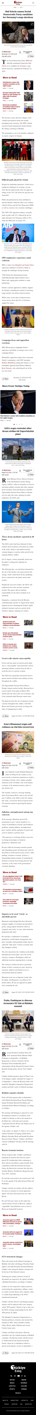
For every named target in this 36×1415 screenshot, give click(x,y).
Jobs (32, 1400)
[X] (11, 1376)
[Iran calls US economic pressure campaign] (28, 901)
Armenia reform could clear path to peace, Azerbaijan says (13, 1244)
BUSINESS (24, 1382)
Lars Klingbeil (17, 265)
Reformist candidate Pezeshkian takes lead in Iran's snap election (11, 106)
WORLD (12, 1382)
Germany (23, 66)
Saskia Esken (29, 265)
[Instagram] (15, 1376)
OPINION (24, 1389)
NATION (12, 1379)
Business (5, 650)
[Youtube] (18, 1376)
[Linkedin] (25, 1376)
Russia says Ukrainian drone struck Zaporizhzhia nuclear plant (12, 634)
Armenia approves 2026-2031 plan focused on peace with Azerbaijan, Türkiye (12, 1221)
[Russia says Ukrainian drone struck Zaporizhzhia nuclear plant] (28, 634)
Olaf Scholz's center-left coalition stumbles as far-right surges (11, 84)
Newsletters (14, 1400)
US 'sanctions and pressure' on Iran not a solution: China (12, 890)
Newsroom (7, 52)
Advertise (14, 1404)
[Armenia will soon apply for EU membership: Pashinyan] (28, 1232)
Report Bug (28, 1404)
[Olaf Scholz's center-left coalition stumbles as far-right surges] (18, 402)
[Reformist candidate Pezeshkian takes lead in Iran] (28, 108)
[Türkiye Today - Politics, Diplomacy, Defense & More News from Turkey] (18, 3)
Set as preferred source (27, 52)
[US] (28, 890)
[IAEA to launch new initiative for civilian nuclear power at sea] (28, 645)
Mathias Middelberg (8, 363)
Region (4, 627)
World (21, 7)
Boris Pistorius (7, 368)
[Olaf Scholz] (28, 85)
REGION (24, 1379)
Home (15, 7)
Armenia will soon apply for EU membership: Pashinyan (12, 1233)
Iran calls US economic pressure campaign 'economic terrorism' (11, 901)
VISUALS (18, 1393)
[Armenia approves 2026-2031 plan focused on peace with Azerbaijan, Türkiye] (28, 1221)
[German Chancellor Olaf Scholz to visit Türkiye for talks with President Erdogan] (28, 96)
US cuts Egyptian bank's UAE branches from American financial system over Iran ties (12, 879)
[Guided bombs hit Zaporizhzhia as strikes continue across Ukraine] (28, 622)
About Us (5, 1400)
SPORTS (12, 1389)
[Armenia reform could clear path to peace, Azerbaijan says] (28, 1244)
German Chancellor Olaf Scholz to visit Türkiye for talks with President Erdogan (12, 95)
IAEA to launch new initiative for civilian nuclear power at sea (10, 646)
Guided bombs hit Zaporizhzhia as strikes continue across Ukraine (11, 623)
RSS (21, 1404)
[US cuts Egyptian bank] (28, 879)
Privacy (6, 1404)
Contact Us (24, 1400)
